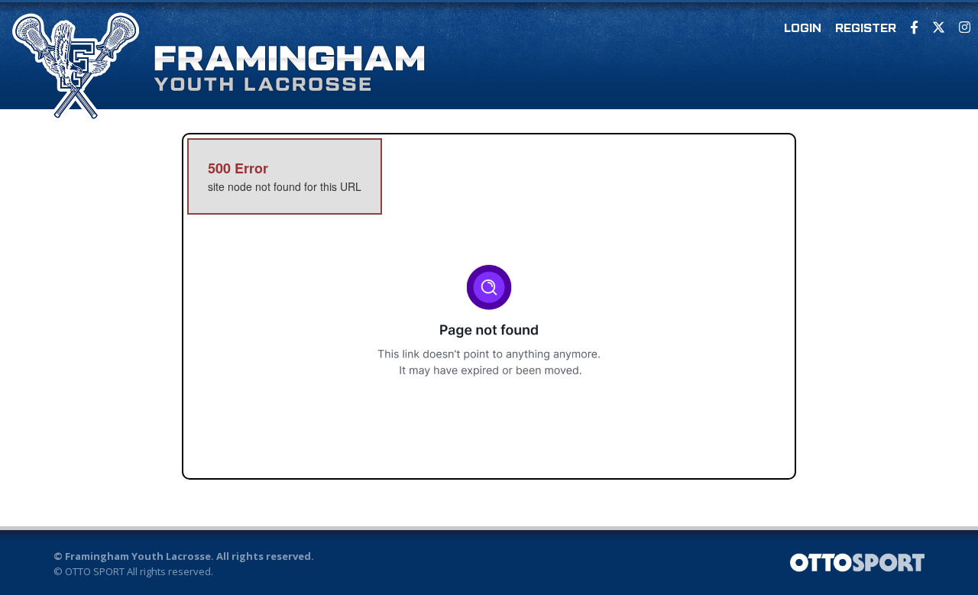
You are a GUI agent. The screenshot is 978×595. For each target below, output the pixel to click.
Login (802, 29)
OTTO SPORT (95, 571)
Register (865, 29)
